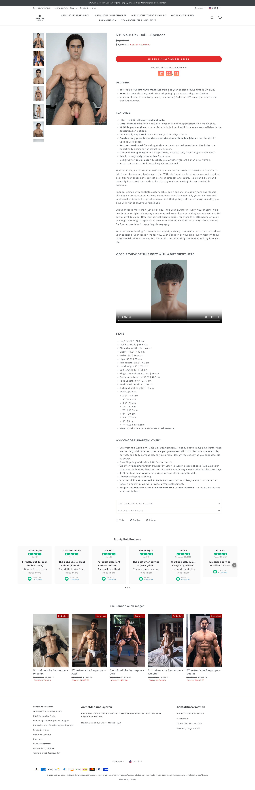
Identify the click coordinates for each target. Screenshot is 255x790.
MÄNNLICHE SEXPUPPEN (75, 15)
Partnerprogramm (42, 744)
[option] (127, 2)
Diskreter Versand (42, 734)
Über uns (37, 739)
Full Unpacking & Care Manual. (160, 163)
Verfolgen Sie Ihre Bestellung (47, 711)
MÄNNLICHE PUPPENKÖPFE (110, 15)
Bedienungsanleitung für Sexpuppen (51, 720)
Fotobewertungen (41, 8)
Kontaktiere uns (88, 8)
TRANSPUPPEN (107, 20)
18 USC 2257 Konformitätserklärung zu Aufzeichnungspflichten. (182, 775)
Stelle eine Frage (130, 511)
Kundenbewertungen (43, 707)
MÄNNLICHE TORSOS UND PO (148, 15)
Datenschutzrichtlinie (43, 748)
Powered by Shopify (127, 780)
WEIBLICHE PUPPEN (183, 15)
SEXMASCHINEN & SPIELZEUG (138, 20)
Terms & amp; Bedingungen (46, 753)
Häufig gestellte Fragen (65, 8)
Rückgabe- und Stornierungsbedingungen (53, 725)
